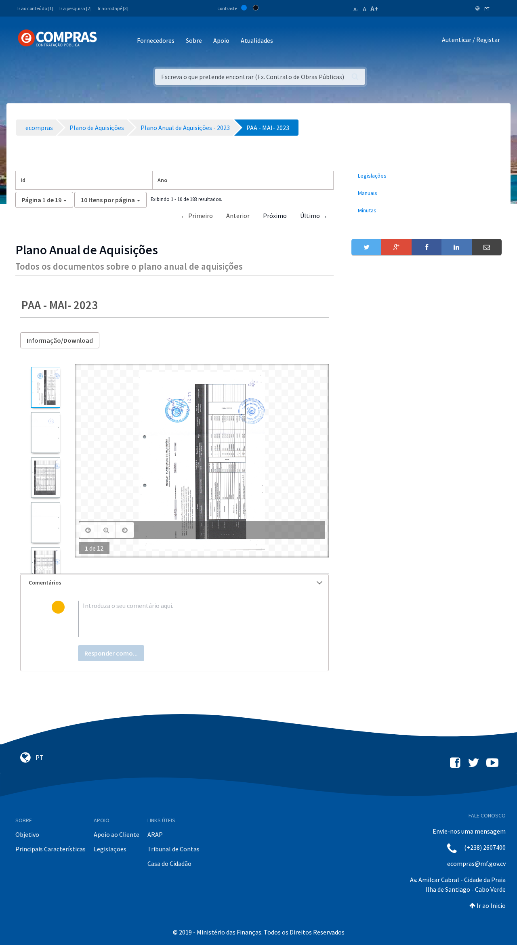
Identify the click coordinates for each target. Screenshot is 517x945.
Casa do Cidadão (169, 863)
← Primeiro (197, 216)
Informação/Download (60, 340)
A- (356, 9)
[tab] (174, 582)
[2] (45, 432)
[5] (45, 568)
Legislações (110, 849)
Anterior (238, 216)
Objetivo (27, 834)
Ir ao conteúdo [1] (35, 8)
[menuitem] (426, 176)
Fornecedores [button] (155, 40)
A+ (374, 8)
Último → (314, 216)
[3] (45, 477)
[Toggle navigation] (108, 41)
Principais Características (50, 849)
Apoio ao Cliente (116, 834)
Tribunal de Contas (173, 849)
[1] (45, 387)
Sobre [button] (194, 40)
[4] (45, 522)
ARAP (155, 834)
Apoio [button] (221, 40)
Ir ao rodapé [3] (113, 8)
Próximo (275, 216)
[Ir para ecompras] (57, 38)
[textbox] (187, 619)
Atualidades (257, 40)
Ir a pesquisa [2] (75, 8)
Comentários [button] (45, 582)
